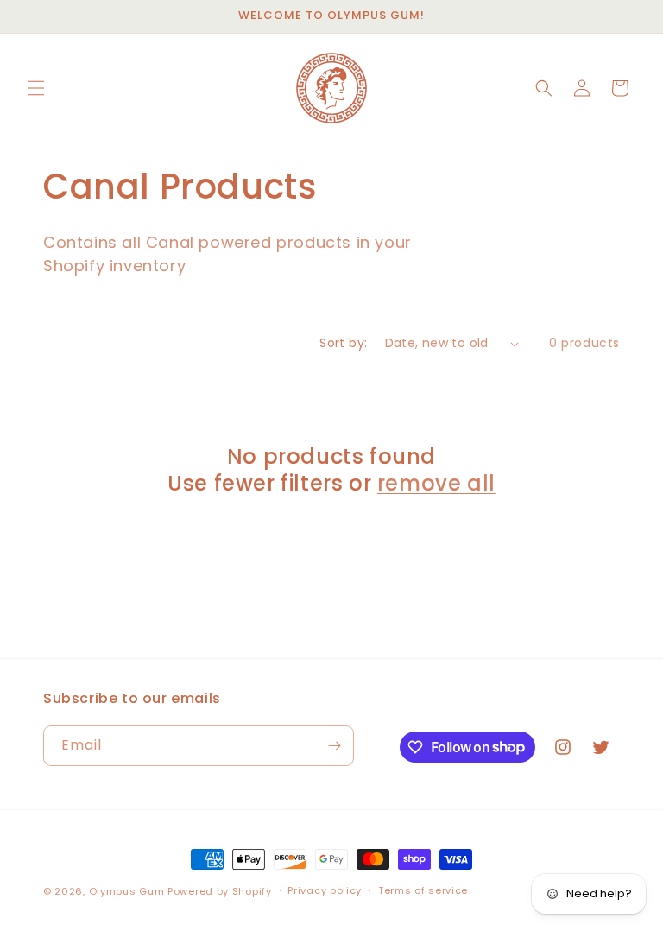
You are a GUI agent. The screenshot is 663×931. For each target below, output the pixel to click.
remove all (436, 483)
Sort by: (343, 343)
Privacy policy (324, 890)
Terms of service (423, 890)
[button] (36, 88)
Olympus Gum (127, 891)
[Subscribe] (334, 745)
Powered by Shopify (219, 891)
